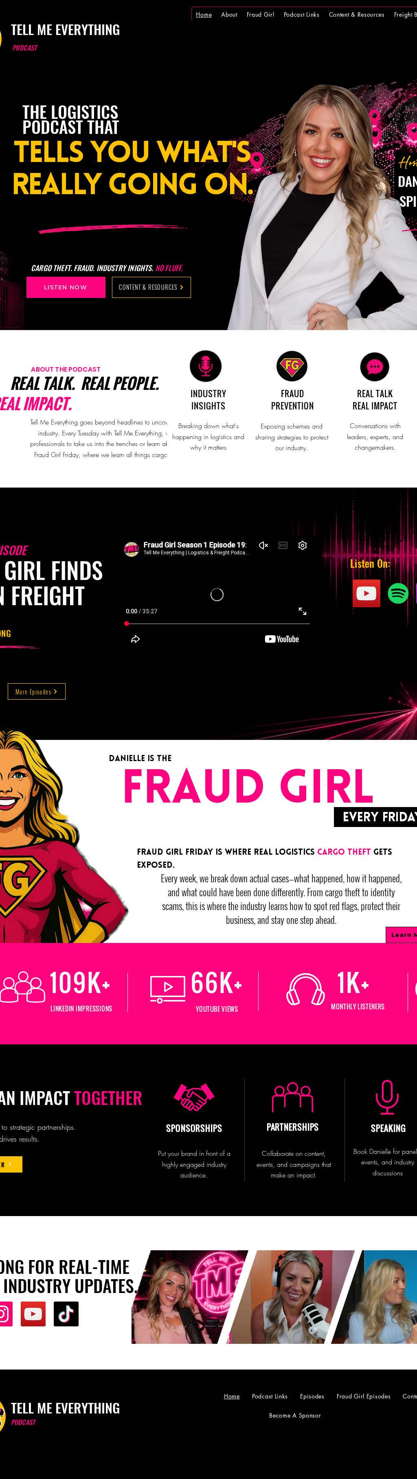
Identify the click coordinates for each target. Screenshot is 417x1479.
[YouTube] (366, 593)
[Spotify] (398, 593)
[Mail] (229, 1460)
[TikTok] (66, 1314)
